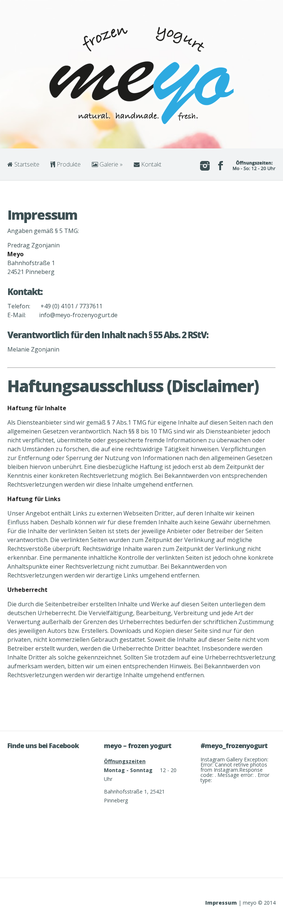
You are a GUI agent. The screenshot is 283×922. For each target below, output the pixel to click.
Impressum (221, 902)
